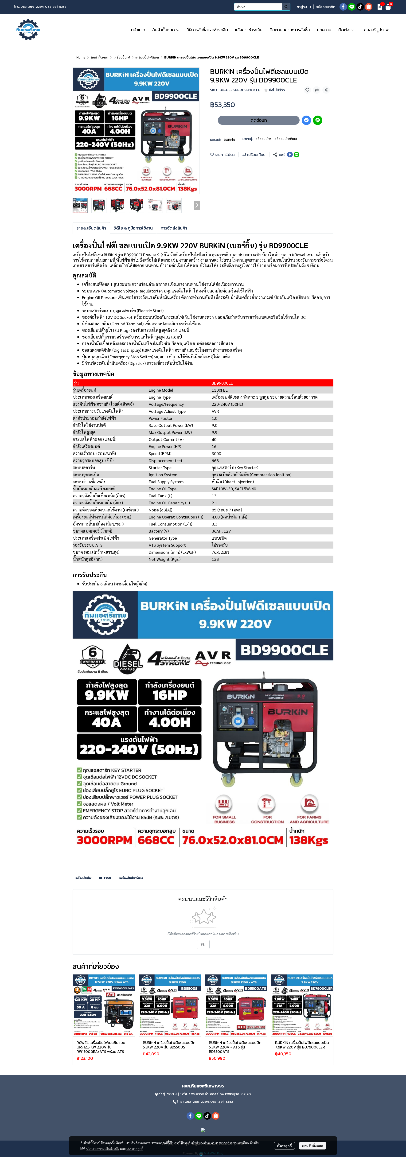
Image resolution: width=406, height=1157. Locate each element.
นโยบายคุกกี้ (134, 1148)
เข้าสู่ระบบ (303, 7)
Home (80, 57)
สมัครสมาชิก (326, 7)
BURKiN (229, 139)
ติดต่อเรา (259, 120)
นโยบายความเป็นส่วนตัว (102, 1148)
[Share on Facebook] (290, 154)
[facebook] (343, 7)
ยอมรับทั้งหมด (312, 1146)
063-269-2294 (32, 6)
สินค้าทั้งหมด (99, 57)
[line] (351, 7)
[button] (262, 7)
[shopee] (368, 7)
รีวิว (203, 944)
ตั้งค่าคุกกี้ (284, 1146)
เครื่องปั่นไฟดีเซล (147, 57)
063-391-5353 (55, 6)
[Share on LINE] (296, 154)
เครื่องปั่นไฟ (121, 57)
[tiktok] (360, 7)
